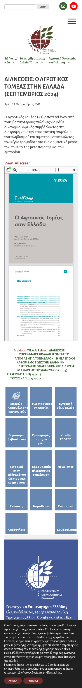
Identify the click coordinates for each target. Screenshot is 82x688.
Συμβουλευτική (67, 529)
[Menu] (72, 21)
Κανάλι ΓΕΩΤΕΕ (65, 437)
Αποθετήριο (16, 529)
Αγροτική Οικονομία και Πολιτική (62, 60)
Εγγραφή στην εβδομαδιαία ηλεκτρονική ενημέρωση (17, 474)
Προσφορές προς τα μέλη (41, 439)
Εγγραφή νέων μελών (65, 405)
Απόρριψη (33, 680)
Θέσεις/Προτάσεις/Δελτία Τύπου (32, 60)
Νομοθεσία (41, 506)
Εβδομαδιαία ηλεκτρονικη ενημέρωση (41, 470)
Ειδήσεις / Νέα (10, 60)
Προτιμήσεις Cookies (57, 649)
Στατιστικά (65, 506)
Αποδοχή (13, 680)
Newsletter (65, 466)
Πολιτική (52, 672)
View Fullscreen (17, 163)
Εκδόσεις (16, 506)
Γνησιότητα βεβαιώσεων (17, 437)
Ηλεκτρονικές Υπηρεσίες (42, 405)
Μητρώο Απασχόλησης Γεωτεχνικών (18, 407)
